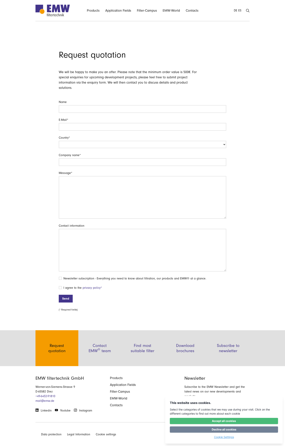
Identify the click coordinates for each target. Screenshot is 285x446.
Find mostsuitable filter (142, 348)
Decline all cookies (224, 429)
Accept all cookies (224, 421)
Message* (65, 173)
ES (239, 10)
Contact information (71, 225)
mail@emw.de (44, 401)
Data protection (51, 434)
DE (235, 10)
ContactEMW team (100, 348)
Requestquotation (57, 348)
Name (63, 102)
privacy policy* (92, 288)
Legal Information (78, 434)
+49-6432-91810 (45, 396)
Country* (64, 137)
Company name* (70, 155)
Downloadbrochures (185, 348)
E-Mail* (63, 120)
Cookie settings (106, 434)
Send (65, 298)
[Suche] (248, 10)
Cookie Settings (224, 437)
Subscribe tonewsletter (228, 348)
